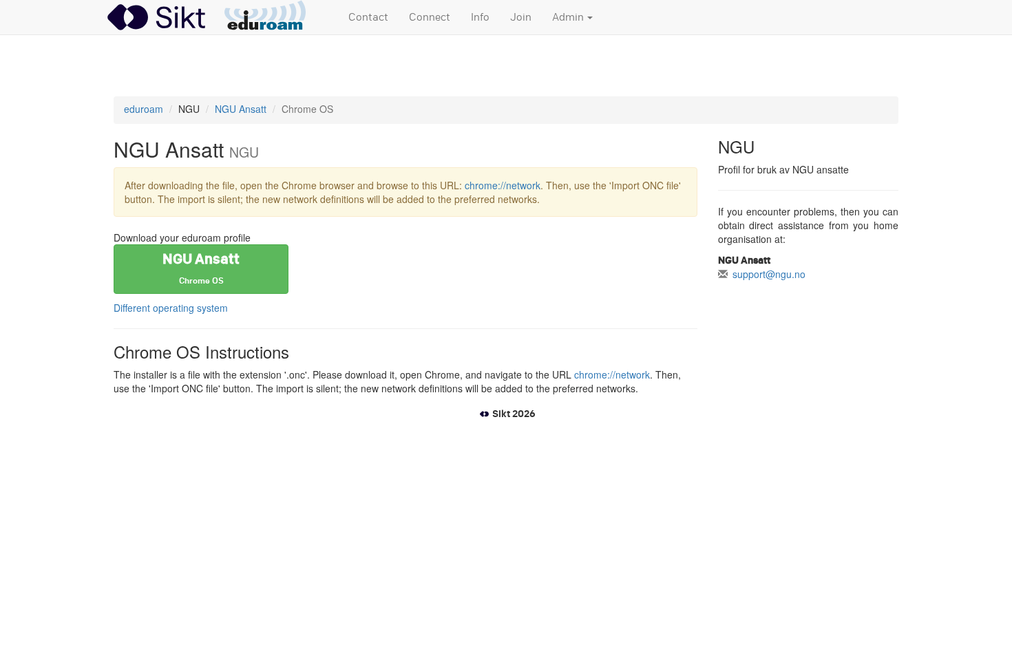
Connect (429, 17)
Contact (368, 17)
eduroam (143, 109)
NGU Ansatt (240, 109)
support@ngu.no (768, 274)
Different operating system (171, 308)
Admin (569, 17)
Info (480, 17)
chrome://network (502, 185)
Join (520, 17)
